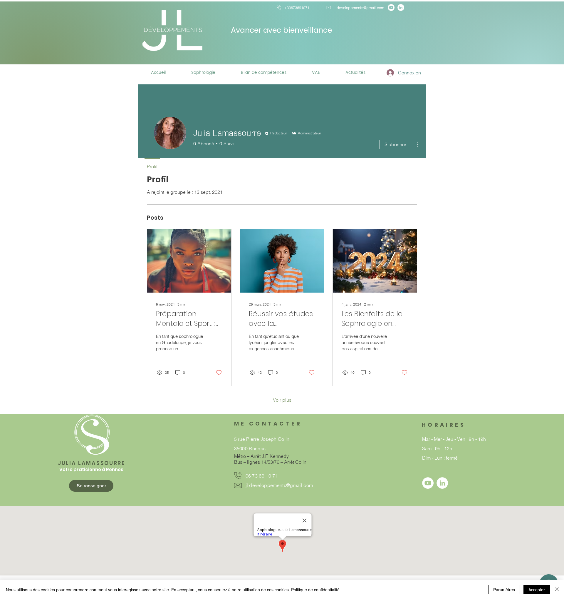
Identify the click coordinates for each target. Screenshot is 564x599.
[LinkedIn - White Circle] (400, 7)
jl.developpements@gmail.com (279, 485)
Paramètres (504, 590)
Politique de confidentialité (315, 590)
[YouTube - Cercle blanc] (391, 7)
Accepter (536, 590)
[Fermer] (556, 589)
